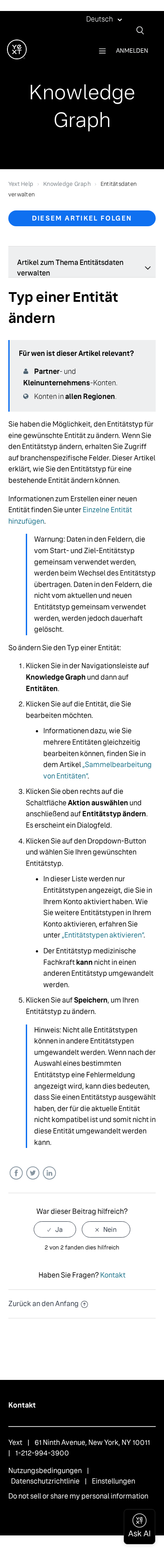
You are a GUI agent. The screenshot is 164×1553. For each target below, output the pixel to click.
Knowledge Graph (67, 184)
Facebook (16, 1173)
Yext (15, 1442)
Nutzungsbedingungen (45, 1470)
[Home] (17, 57)
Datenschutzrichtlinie (45, 1481)
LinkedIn (49, 1173)
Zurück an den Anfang (43, 1303)
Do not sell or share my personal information (78, 1496)
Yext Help (20, 184)
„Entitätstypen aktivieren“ (102, 935)
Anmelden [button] (132, 50)
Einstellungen (113, 1481)
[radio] (55, 1229)
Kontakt (113, 1275)
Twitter (32, 1173)
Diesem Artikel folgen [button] (82, 218)
